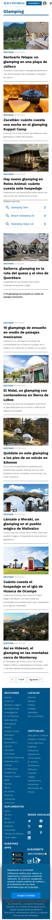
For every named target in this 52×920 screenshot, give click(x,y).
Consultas (9, 803)
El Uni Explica (11, 716)
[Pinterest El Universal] (41, 832)
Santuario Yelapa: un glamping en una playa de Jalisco (25, 61)
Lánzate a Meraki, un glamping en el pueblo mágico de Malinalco (22, 524)
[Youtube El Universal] (40, 827)
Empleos (32, 747)
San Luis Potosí (35, 716)
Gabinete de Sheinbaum (10, 722)
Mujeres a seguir (12, 705)
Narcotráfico (10, 742)
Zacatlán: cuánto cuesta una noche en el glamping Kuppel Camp (25, 124)
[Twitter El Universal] (29, 827)
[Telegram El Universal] (29, 821)
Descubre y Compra (38, 735)
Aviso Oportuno (35, 743)
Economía (9, 754)
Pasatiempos (34, 780)
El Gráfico (33, 762)
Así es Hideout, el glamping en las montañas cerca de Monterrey (25, 652)
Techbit (8, 784)
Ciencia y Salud (12, 776)
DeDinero (32, 769)
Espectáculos (11, 761)
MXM (6, 780)
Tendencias (10, 772)
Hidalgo (32, 708)
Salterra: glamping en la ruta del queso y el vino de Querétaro (25, 273)
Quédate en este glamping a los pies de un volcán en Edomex (25, 457)
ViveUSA (32, 773)
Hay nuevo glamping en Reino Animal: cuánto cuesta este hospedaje (23, 183)
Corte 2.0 (9, 701)
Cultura (8, 765)
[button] (34, 3)
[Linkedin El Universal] (29, 837)
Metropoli (9, 735)
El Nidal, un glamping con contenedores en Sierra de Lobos (25, 395)
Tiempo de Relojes (14, 833)
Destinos (8, 52)
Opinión (8, 746)
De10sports (33, 765)
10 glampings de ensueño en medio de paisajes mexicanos (24, 332)
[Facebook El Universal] (41, 821)
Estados (8, 739)
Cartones (9, 750)
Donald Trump (11, 731)
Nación (7, 697)
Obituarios (33, 750)
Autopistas (9, 799)
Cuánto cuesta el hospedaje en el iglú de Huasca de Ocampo (23, 586)
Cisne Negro (10, 837)
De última (9, 791)
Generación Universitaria (34, 756)
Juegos (31, 777)
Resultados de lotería (35, 790)
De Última (9, 822)
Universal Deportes (14, 757)
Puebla (31, 705)
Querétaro (33, 712)
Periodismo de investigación (11, 710)
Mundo (7, 727)
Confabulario (10, 769)
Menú (7, 787)
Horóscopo (33, 784)
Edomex (32, 697)
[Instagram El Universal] (29, 832)
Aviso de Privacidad (28, 887)
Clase (7, 811)
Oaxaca (31, 701)
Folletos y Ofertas (37, 739)
